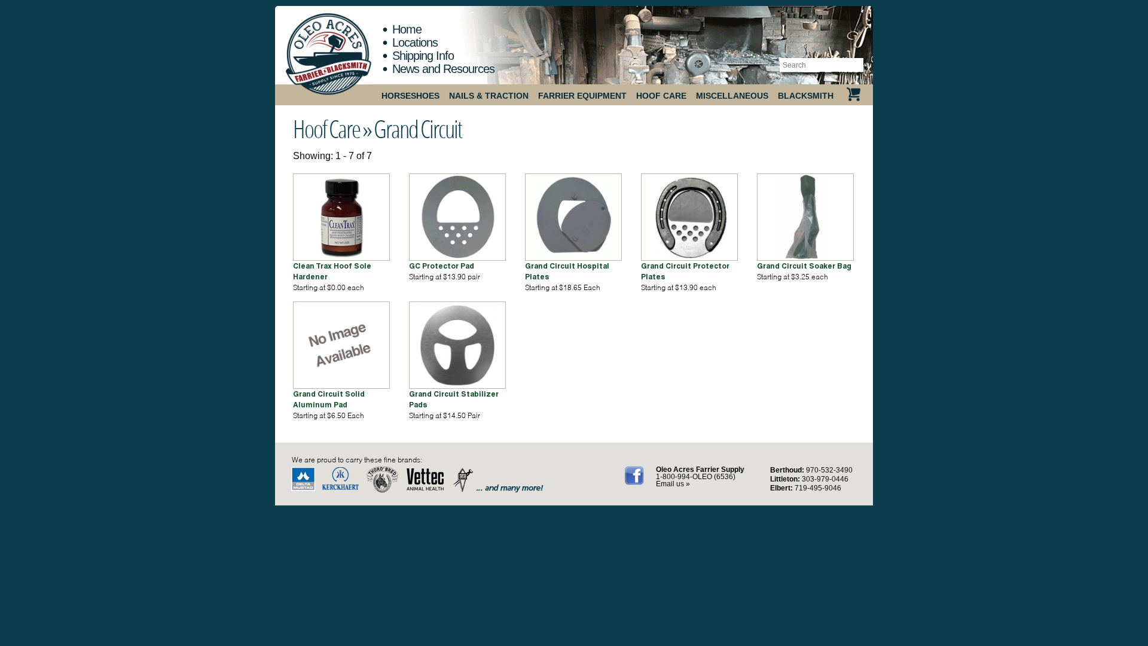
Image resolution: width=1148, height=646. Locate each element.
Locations (415, 42)
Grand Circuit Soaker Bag (804, 265)
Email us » (673, 484)
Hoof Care (661, 95)
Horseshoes (410, 95)
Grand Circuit (418, 128)
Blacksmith (805, 95)
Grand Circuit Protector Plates (685, 271)
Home (407, 29)
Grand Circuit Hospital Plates (567, 271)
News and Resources (443, 68)
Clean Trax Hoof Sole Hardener (332, 271)
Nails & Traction (489, 95)
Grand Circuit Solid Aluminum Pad (329, 399)
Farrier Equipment (582, 95)
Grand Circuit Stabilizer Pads (454, 399)
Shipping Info (423, 55)
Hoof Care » (332, 128)
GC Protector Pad (441, 265)
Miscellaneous (732, 95)
